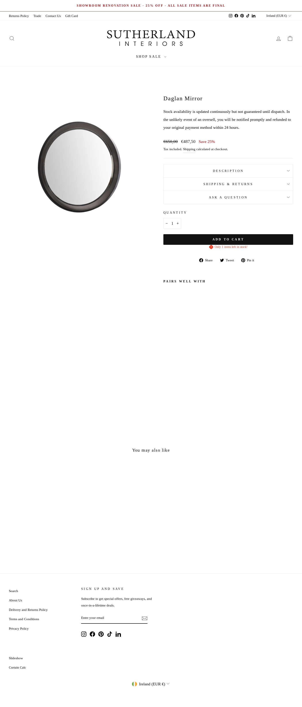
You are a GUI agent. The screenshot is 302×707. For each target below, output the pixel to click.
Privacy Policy (19, 628)
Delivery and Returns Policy (28, 610)
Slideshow (16, 658)
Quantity (175, 212)
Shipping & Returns (228, 184)
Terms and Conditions (24, 619)
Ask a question (228, 197)
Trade (37, 16)
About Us (15, 600)
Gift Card (71, 16)
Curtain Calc (17, 667)
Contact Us (53, 16)
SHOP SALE (149, 56)
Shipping (189, 149)
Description (228, 171)
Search (13, 591)
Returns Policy (19, 16)
